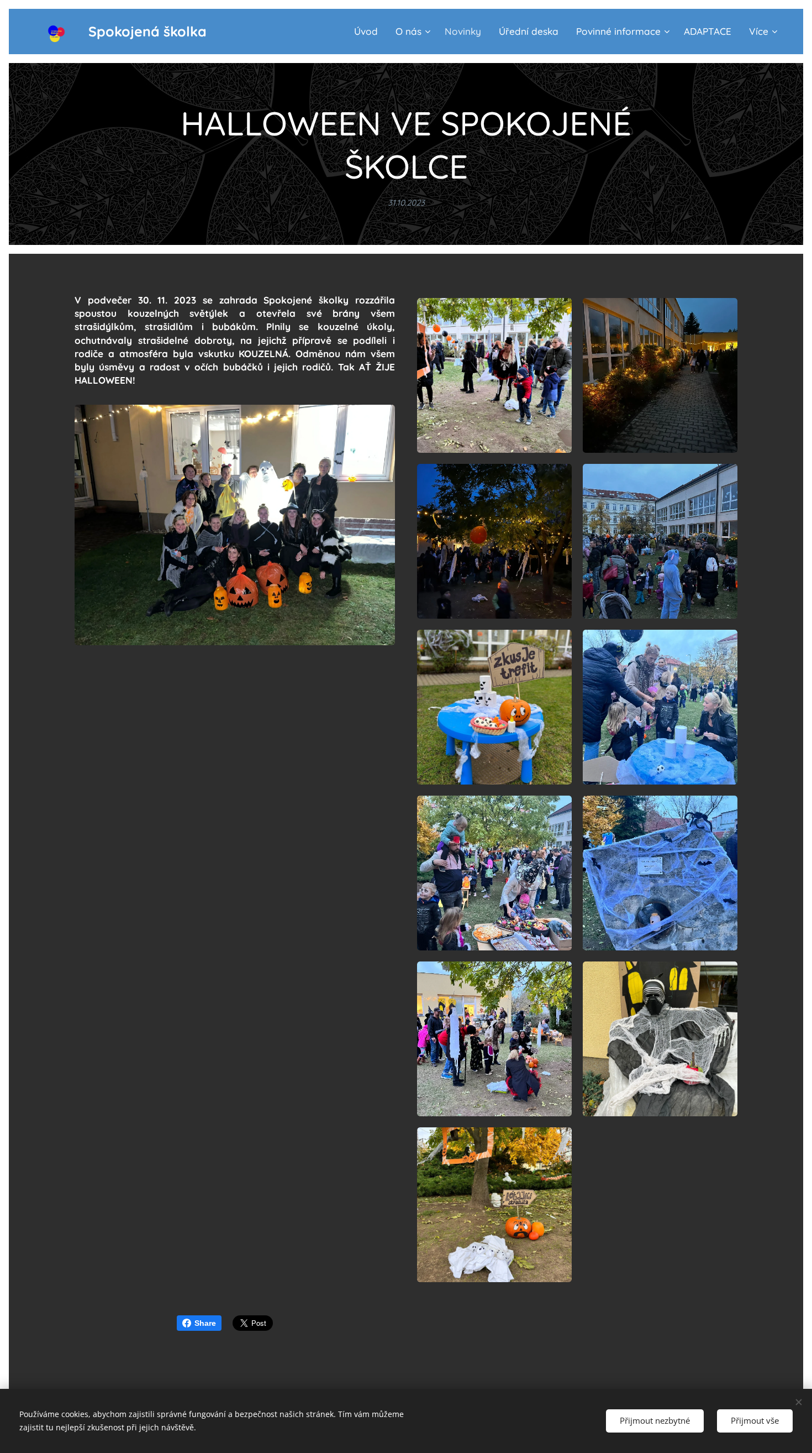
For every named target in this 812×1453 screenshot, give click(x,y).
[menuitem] (369, 31)
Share (205, 1323)
